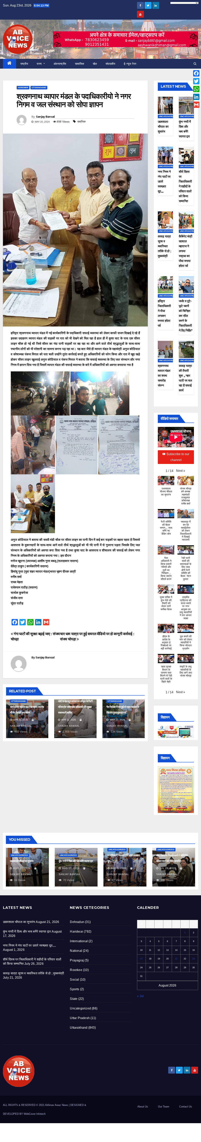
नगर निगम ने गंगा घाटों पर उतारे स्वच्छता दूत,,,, (29, 945)
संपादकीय (110, 63)
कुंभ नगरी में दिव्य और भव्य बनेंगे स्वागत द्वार (76, 861)
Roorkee (76, 970)
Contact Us (185, 1106)
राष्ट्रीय (24, 63)
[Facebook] (196, 73)
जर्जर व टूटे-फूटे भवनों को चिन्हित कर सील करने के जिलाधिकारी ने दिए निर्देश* (185, 315)
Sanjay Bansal (45, 116)
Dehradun (77, 922)
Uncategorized (167, 116)
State (73, 998)
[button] (195, 63)
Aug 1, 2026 (119, 868)
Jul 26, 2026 (168, 868)
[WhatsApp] (196, 89)
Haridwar (23, 87)
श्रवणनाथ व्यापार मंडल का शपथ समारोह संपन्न (164, 375)
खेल (95, 63)
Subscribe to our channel (177, 457)
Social (74, 979)
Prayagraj (77, 960)
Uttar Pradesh (80, 1018)
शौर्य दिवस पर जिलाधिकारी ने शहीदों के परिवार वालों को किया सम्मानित (185, 186)
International (79, 941)
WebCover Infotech (35, 1113)
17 (141, 958)
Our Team (163, 1106)
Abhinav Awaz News (56, 1105)
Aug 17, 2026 (70, 868)
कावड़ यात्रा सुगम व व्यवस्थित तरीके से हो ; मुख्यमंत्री (164, 246)
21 (176, 958)
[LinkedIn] (196, 97)
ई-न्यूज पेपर (130, 63)
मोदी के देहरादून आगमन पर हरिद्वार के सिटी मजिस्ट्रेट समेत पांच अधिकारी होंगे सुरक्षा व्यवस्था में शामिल (75, 706)
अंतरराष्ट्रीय (60, 63)
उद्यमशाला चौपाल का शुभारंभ (163, 126)
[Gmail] (196, 105)
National (76, 950)
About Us (142, 1106)
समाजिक (81, 121)
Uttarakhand (39, 87)
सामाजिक (79, 63)
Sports (74, 989)
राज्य (40, 63)
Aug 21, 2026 (22, 868)
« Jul (140, 996)
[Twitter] (196, 81)
